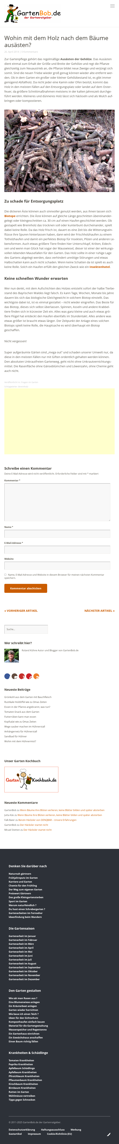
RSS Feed (36, 676)
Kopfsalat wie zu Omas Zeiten (20, 721)
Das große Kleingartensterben (26, 897)
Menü (112, 6)
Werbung (76, 1129)
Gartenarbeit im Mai (20, 951)
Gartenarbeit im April (21, 947)
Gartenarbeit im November (24, 975)
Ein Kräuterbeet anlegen (23, 1006)
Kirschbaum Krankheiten (23, 1084)
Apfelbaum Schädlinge (22, 1068)
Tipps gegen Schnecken (22, 1099)
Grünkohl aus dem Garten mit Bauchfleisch (28, 697)
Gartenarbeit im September (24, 967)
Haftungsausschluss (53, 1129)
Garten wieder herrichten (23, 1010)
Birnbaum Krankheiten (22, 1087)
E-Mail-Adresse (13, 543)
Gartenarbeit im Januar (22, 936)
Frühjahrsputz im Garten (23, 877)
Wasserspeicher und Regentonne (28, 1029)
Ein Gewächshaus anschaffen (26, 1037)
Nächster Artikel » (99, 611)
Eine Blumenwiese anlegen (24, 1002)
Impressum (34, 1133)
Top (107, 1134)
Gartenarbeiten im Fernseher (26, 913)
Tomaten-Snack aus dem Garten (21, 711)
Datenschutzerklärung (22, 1129)
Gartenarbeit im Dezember (24, 979)
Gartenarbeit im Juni (21, 955)
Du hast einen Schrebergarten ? (27, 909)
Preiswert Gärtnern (20, 893)
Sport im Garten (18, 901)
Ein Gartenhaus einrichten (24, 1033)
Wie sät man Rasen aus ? (23, 998)
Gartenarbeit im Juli (20, 959)
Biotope (10, 216)
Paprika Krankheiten (21, 1064)
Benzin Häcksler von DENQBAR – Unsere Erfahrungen (47, 820)
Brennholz (23, 386)
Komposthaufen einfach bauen (27, 1021)
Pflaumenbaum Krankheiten (25, 1080)
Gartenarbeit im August (22, 963)
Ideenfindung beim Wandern (25, 917)
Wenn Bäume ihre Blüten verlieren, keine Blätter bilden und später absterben (62, 810)
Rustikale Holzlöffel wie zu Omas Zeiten (25, 702)
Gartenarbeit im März (21, 943)
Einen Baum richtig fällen (23, 1041)
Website (8, 558)
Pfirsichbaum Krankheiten (24, 1076)
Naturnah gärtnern (20, 873)
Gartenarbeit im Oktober (23, 971)
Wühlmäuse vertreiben (22, 1095)
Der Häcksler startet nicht (34, 824)
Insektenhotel (100, 267)
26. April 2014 (11, 51)
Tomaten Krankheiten (21, 1060)
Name (8, 527)
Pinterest (29, 676)
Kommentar (12, 480)
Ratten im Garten (19, 1092)
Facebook (7, 676)
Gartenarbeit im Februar (23, 940)
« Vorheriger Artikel (21, 611)
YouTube (22, 676)
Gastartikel (15, 1133)
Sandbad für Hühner (15, 736)
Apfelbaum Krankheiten (23, 1072)
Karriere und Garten (20, 881)
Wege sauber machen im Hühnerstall (24, 726)
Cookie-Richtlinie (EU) (59, 1133)
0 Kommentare (29, 51)
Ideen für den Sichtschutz (23, 1018)
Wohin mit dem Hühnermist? (20, 741)
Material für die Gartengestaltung (28, 1025)
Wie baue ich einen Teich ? (24, 1014)
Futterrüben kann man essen (20, 716)
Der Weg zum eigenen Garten (25, 889)
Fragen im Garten (29, 382)
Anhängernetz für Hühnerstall (20, 731)
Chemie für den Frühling (23, 885)
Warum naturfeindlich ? (22, 905)
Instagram (14, 676)
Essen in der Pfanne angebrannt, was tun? (27, 706)
